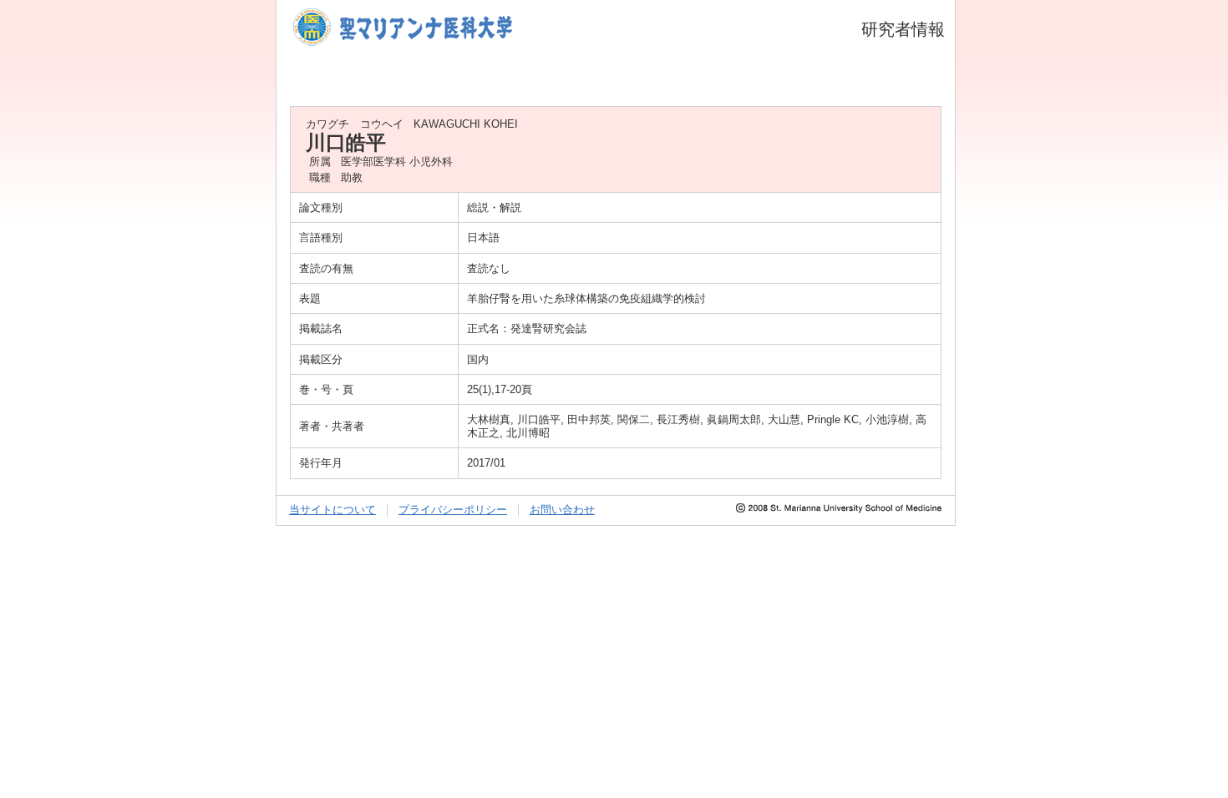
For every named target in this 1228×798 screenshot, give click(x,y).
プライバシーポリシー (452, 509)
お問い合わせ (562, 509)
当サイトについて (332, 509)
